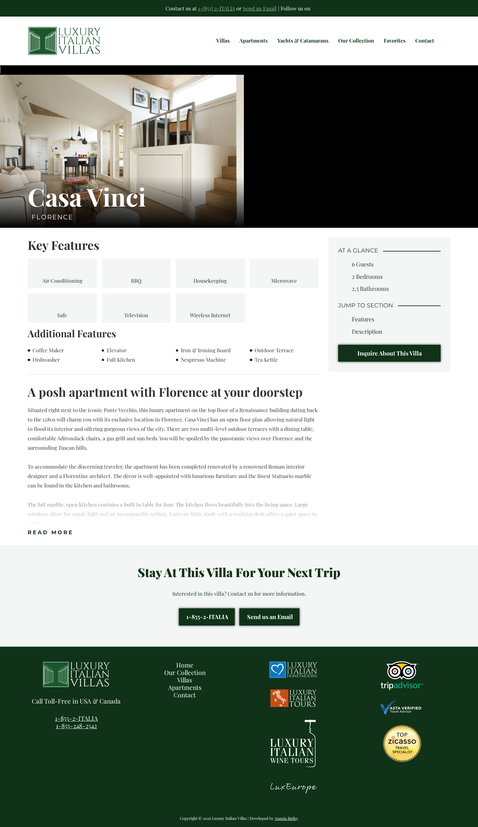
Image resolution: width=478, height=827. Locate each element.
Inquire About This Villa (389, 353)
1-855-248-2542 (76, 725)
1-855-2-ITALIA (207, 617)
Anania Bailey (286, 818)
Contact (185, 695)
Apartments (185, 687)
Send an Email (260, 8)
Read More (50, 532)
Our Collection (185, 672)
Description (367, 331)
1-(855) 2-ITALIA (216, 8)
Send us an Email (270, 617)
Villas (184, 680)
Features (363, 319)
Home (184, 665)
